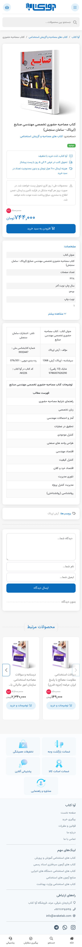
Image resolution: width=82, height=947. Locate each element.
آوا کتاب (76, 37)
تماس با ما (69, 839)
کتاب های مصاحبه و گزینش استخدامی (48, 37)
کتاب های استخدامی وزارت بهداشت (56, 884)
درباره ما (71, 832)
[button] (76, 670)
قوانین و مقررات (67, 826)
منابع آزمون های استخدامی (61, 877)
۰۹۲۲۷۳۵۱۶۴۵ (62, 909)
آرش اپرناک (53, 513)
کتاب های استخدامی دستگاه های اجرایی (53, 871)
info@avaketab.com (58, 916)
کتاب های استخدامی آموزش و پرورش (55, 858)
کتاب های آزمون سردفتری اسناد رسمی (54, 864)
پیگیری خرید (69, 819)
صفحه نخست (68, 813)
